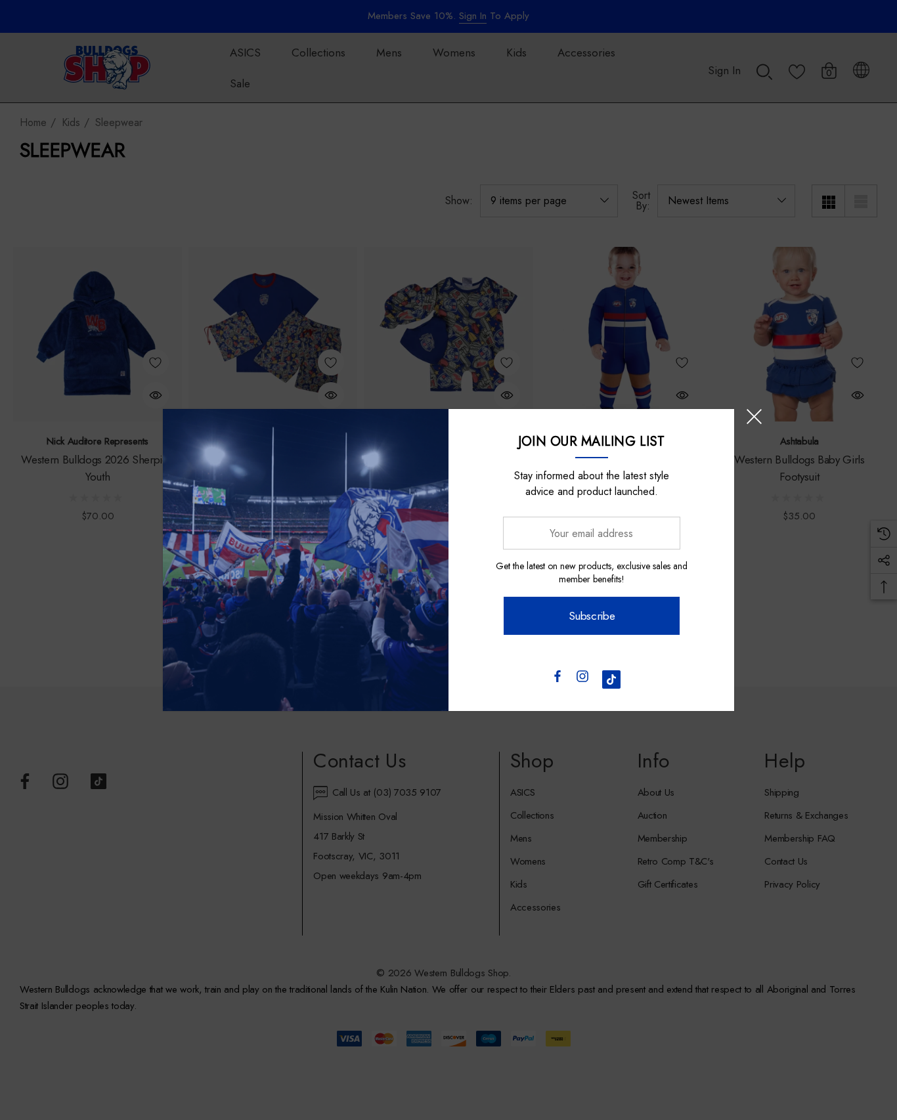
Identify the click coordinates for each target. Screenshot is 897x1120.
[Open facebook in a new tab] (557, 679)
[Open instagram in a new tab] (582, 679)
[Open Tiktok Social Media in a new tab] (611, 679)
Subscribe (591, 616)
